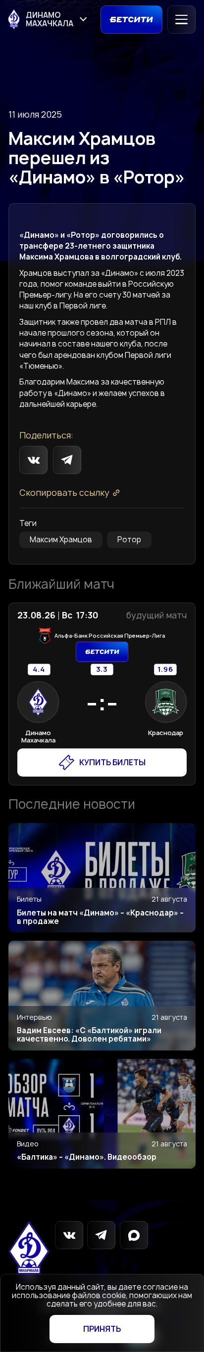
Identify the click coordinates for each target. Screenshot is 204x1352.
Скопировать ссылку (64, 492)
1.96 (165, 670)
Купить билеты (112, 762)
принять (102, 1329)
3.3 (102, 670)
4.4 (39, 670)
